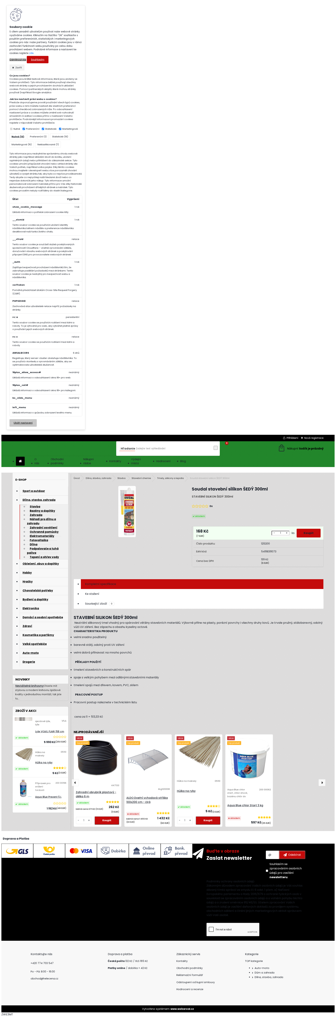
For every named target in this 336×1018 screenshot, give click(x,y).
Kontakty (115, 461)
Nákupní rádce (88, 461)
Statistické (51, 128)
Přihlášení (292, 438)
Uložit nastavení (23, 423)
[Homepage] (20, 461)
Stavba (121, 478)
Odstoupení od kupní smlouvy (195, 982)
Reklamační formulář (189, 975)
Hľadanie (128, 449)
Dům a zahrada (264, 972)
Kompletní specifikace (100, 584)
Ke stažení (92, 594)
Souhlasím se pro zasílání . (286, 870)
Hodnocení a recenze (189, 989)
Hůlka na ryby (43, 762)
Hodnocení (163, 461)
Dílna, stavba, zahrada (98, 478)
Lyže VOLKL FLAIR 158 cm (49, 731)
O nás (36, 461)
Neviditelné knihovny (29, 686)
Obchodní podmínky (57, 461)
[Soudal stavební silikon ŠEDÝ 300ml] (127, 512)
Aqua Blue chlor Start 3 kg (245, 805)
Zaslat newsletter (229, 858)
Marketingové (70, 128)
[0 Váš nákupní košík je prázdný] (301, 448)
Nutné (16, 128)
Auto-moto (262, 968)
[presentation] (75, 782)
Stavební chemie (141, 478)
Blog (183, 461)
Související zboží (98, 604)
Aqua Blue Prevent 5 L (48, 797)
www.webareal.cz (182, 1009)
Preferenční (32, 128)
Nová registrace (314, 438)
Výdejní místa (136, 461)
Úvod (77, 478)
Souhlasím (37, 59)
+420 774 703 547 (42, 963)
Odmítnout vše (17, 59)
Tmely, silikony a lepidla (170, 478)
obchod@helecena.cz (44, 978)
